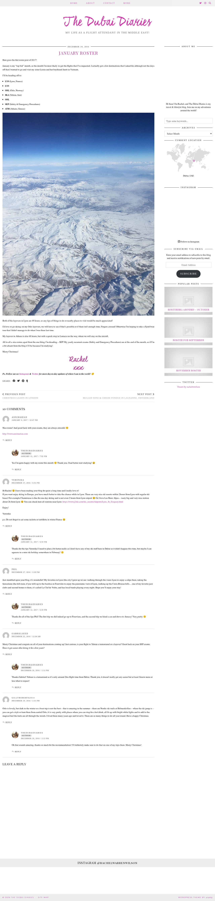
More (127, 3)
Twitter (35, 373)
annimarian (19, 417)
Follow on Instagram (189, 241)
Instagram (24, 373)
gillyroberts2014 (23, 698)
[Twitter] (200, 3)
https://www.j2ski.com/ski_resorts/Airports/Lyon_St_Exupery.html (93, 501)
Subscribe (188, 273)
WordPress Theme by (195, 897)
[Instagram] (205, 3)
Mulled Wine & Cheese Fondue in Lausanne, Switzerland (118, 396)
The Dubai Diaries (107, 22)
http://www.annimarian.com (15, 433)
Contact (109, 3)
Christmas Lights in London (20, 396)
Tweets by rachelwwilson (188, 386)
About (90, 3)
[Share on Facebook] (14, 381)
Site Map (43, 897)
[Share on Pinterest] (23, 381)
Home (74, 3)
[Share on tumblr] (27, 381)
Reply (9, 440)
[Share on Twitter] (18, 381)
